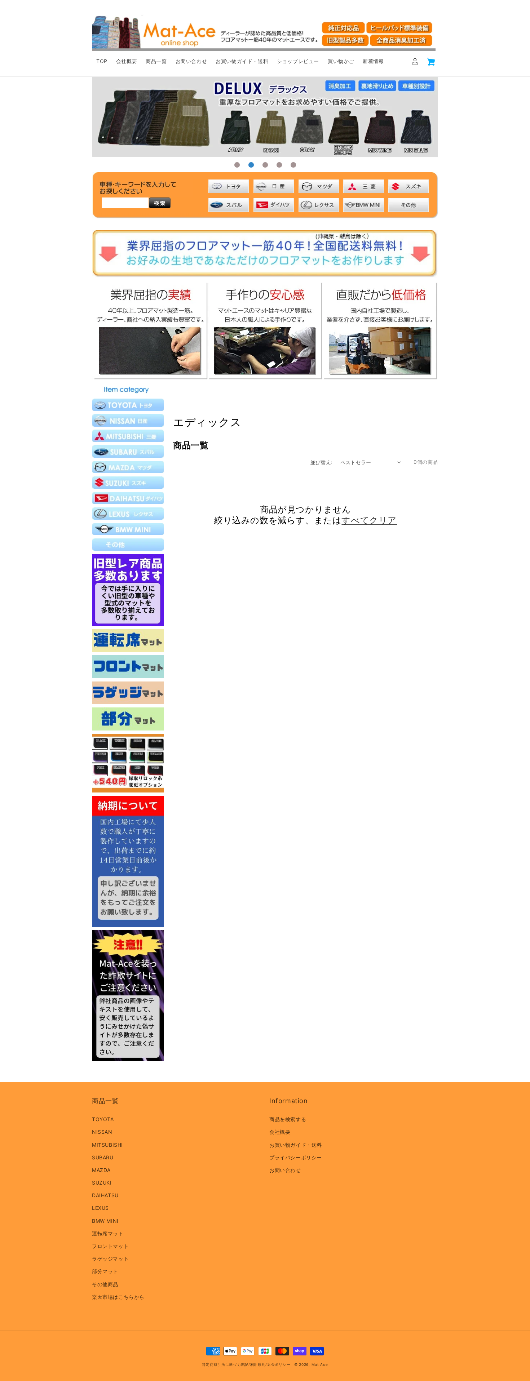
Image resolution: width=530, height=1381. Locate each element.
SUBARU (103, 1157)
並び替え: (321, 462)
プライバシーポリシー (295, 1157)
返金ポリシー (278, 1364)
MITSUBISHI (107, 1145)
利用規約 (258, 1364)
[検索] (160, 202)
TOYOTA (103, 1119)
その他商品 (105, 1284)
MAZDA (101, 1170)
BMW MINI (105, 1221)
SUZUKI (102, 1183)
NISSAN (102, 1132)
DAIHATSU (105, 1195)
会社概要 (279, 1132)
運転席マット (108, 1233)
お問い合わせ (285, 1170)
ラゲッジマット (110, 1259)
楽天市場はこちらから (118, 1297)
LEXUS (100, 1208)
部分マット (105, 1271)
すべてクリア (369, 520)
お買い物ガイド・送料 (295, 1145)
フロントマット (110, 1246)
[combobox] (125, 202)
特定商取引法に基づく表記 (225, 1364)
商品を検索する (287, 1119)
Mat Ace (320, 1364)
